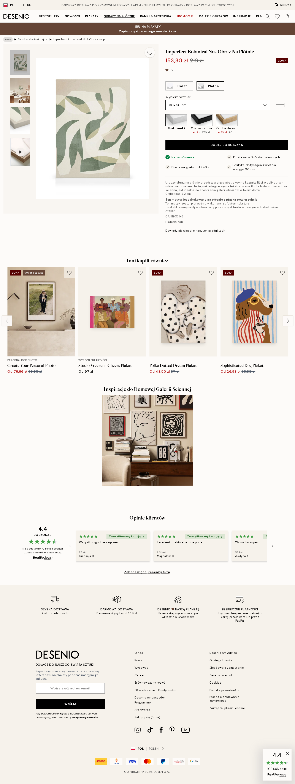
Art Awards (142, 710)
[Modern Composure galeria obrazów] (147, 440)
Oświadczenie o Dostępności (156, 690)
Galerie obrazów (213, 16)
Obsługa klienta (220, 660)
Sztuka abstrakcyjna (33, 39)
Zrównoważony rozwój (151, 682)
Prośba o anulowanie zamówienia (224, 698)
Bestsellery (49, 16)
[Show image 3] (20, 121)
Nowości (72, 16)
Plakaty (91, 16)
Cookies (215, 682)
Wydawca (142, 668)
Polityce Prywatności (85, 717)
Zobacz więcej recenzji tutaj (147, 572)
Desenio (160, 772)
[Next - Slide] (291, 124)
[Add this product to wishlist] (150, 52)
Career (140, 675)
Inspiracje (242, 16)
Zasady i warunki (221, 675)
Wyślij (70, 704)
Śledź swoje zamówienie (226, 668)
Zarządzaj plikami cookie (227, 708)
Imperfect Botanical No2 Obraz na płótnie (79, 39)
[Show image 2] (20, 90)
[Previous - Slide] (162, 124)
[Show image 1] (20, 62)
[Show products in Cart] (287, 16)
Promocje (185, 16)
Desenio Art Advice (223, 653)
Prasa (139, 660)
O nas (139, 653)
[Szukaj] (268, 16)
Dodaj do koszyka (227, 145)
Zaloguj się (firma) (147, 717)
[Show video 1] (20, 152)
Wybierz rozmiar (177, 97)
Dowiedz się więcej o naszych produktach (195, 231)
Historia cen (174, 222)
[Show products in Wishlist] (277, 16)
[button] (280, 105)
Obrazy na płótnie (119, 16)
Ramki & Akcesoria (155, 16)
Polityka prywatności (224, 690)
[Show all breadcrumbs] (8, 39)
